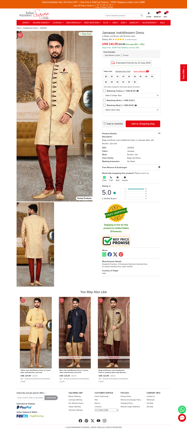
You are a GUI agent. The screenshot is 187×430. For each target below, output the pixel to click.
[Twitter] (115, 254)
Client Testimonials (102, 396)
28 (106, 77)
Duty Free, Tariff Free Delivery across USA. (120, 47)
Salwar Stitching (75, 407)
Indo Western (91, 23)
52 (123, 82)
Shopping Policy (127, 403)
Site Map (150, 407)
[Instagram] (104, 421)
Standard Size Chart (122, 71)
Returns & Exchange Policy (131, 400)
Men (115, 23)
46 (106, 82)
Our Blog (150, 403)
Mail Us (97, 403)
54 (129, 82)
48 (112, 82)
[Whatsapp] (104, 254)
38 (135, 77)
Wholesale (151, 400)
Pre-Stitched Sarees (76, 403)
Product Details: (109, 133)
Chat (104, 180)
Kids (123, 23)
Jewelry (133, 23)
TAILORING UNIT (76, 393)
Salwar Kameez (41, 23)
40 (140, 77)
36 (129, 77)
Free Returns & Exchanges (114, 167)
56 (135, 82)
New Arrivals (73, 23)
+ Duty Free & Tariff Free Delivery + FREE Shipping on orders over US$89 (112, 2)
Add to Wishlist (114, 123)
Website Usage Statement (130, 407)
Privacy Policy (126, 396)
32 (117, 77)
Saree (25, 23)
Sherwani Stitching (76, 410)
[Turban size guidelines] (138, 91)
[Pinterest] (121, 254)
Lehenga (57, 23)
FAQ (96, 400)
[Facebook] (109, 254)
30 (112, 77)
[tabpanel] (55, 116)
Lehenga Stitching (75, 400)
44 (152, 77)
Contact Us (151, 396)
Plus (106, 23)
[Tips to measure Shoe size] (136, 105)
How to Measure (140, 71)
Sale (162, 23)
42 (146, 77)
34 (123, 77)
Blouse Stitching (75, 396)
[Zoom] (55, 116)
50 (117, 82)
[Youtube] (98, 421)
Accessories (149, 23)
